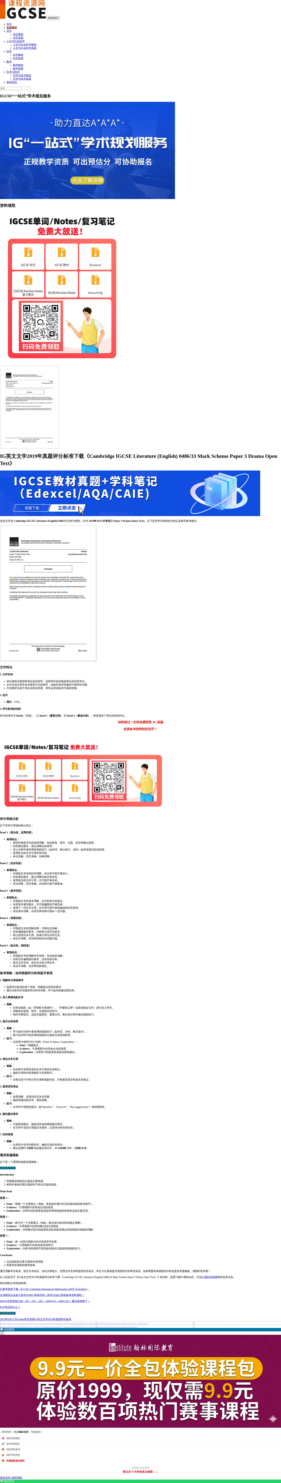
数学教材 (18, 65)
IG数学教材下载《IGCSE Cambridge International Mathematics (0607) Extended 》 (44, 1289)
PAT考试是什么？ (10, 1307)
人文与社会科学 (16, 41)
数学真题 (18, 68)
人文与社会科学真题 (24, 48)
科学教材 (18, 55)
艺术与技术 (13, 72)
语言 (9, 31)
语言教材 (18, 34)
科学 (9, 51)
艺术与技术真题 (22, 78)
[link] (140, 1481)
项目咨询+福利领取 (11, 1477)
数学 (9, 61)
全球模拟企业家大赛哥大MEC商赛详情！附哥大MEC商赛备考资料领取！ (42, 1295)
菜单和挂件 (53, 18)
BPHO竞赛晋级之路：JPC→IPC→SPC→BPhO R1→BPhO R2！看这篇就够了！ (45, 1301)
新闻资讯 (12, 82)
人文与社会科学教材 (24, 44)
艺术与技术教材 (22, 75)
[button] (140, 1329)
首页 (9, 24)
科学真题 (18, 58)
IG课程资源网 (209, 1277)
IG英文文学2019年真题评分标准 (53, 1319)
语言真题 (18, 37)
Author (20, 1319)
